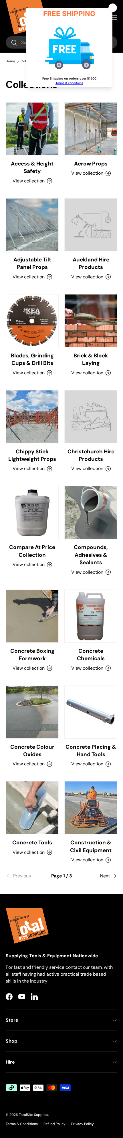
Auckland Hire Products (91, 263)
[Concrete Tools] (32, 807)
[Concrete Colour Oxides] (32, 712)
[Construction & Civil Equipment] (91, 807)
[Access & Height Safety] (32, 129)
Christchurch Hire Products (91, 455)
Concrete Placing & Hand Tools (91, 750)
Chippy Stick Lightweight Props (32, 455)
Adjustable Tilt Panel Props (32, 263)
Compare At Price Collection (32, 551)
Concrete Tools (32, 842)
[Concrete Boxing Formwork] (32, 616)
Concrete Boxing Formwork (32, 654)
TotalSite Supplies (33, 1114)
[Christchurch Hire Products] (91, 416)
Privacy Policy (82, 1124)
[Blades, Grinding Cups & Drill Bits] (32, 320)
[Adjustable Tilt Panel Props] (32, 225)
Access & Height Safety (32, 167)
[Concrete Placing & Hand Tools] (91, 712)
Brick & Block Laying (91, 359)
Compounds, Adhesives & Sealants (91, 555)
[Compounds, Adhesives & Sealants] (91, 512)
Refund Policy (54, 1124)
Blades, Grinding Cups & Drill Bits (32, 359)
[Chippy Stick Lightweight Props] (32, 416)
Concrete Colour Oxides (32, 750)
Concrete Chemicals (91, 654)
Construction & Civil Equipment (91, 846)
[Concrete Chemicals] (91, 616)
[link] (24, 876)
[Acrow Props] (91, 129)
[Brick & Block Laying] (91, 320)
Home (10, 61)
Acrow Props (91, 163)
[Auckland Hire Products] (91, 225)
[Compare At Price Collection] (32, 512)
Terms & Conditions (22, 1124)
